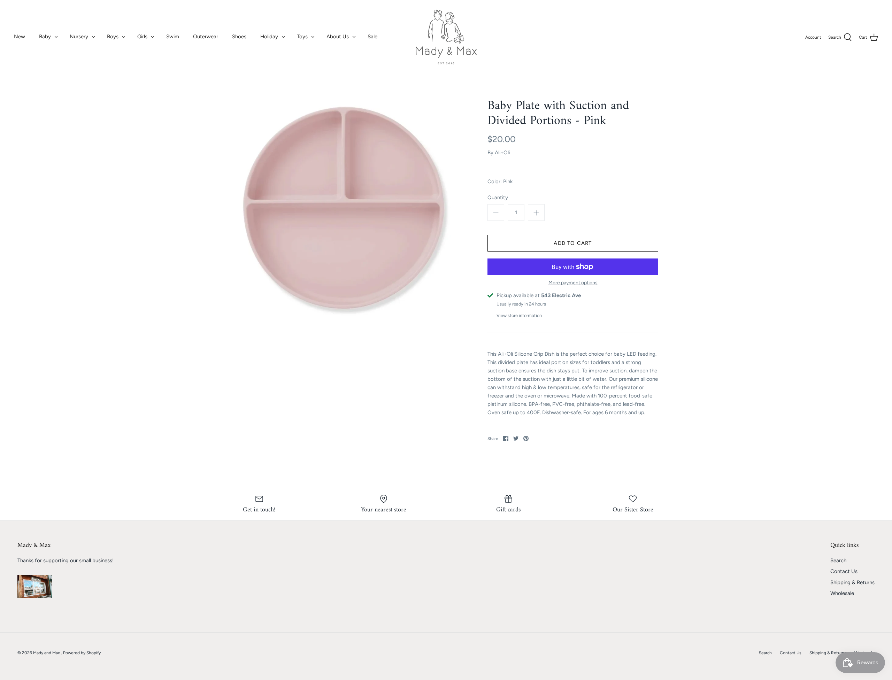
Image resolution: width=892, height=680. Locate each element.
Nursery (79, 36)
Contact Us (844, 571)
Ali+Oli (502, 152)
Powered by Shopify (82, 652)
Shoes (239, 36)
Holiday (269, 36)
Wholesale (842, 593)
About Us (337, 36)
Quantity (497, 197)
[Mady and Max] (446, 37)
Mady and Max (47, 652)
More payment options (573, 283)
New (19, 36)
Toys (302, 36)
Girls (142, 36)
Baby (45, 36)
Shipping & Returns (852, 582)
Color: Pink (500, 181)
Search (838, 560)
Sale (372, 36)
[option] (343, 208)
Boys (112, 36)
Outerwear (205, 36)
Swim (172, 36)
